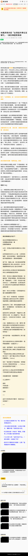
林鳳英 (11, 68)
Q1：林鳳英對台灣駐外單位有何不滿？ (12, 190)
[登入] (24, 1)
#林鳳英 (3, 450)
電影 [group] (25, 4)
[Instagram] (20, 1)
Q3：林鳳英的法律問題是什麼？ (10, 224)
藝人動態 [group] (20, 4)
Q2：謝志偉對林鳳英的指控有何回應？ (12, 207)
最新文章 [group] (3, 4)
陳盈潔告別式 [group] (9, 4)
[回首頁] (5, 1)
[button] (22, 1)
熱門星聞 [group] (15, 4)
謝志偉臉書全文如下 (9, 236)
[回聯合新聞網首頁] (2, 1)
